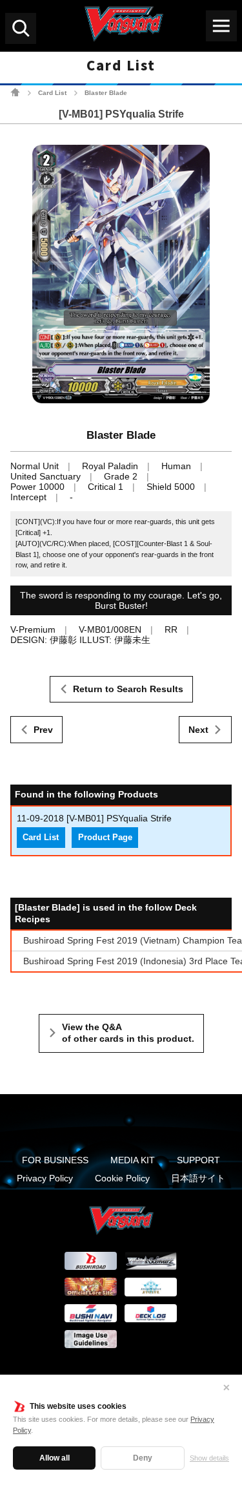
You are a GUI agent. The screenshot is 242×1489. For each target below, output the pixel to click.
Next (198, 729)
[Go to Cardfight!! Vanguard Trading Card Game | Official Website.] (15, 92)
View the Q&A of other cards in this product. (128, 1033)
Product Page (105, 837)
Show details (209, 1458)
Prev (43, 729)
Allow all (54, 1458)
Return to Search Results (128, 689)
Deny (142, 1458)
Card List (52, 92)
